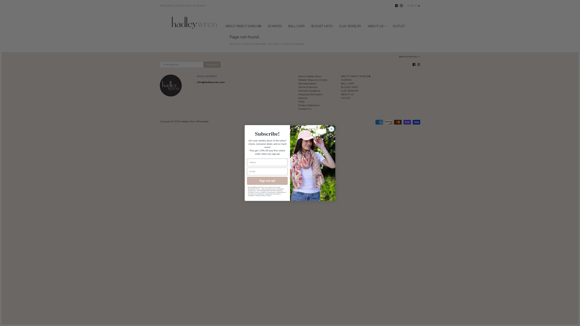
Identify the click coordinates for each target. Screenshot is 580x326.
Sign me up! (267, 181)
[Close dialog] (331, 129)
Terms (269, 195)
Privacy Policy (260, 195)
